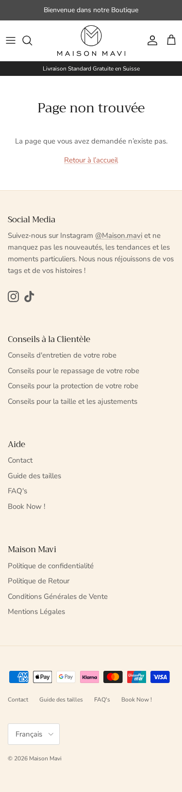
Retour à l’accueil (91, 160)
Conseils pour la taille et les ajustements (72, 401)
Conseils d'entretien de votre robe (62, 355)
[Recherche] (32, 40)
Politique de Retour (38, 581)
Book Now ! (26, 506)
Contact (20, 460)
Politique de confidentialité (51, 566)
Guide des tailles (34, 476)
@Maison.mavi (118, 235)
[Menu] (10, 40)
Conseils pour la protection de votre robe (73, 386)
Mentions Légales (36, 611)
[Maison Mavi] (91, 40)
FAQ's (17, 491)
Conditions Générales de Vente (58, 596)
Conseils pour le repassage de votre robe (73, 371)
